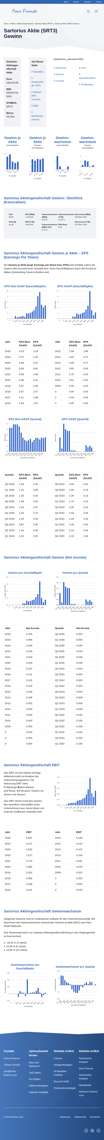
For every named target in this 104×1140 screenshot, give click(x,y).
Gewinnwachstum (37, 118)
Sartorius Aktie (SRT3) (44, 24)
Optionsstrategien (38, 1085)
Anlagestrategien (63, 1064)
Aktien (66, 2)
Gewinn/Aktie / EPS (37, 84)
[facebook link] (98, 1130)
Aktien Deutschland (25, 24)
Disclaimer (95, 1117)
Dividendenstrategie (65, 1088)
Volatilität (87, 2)
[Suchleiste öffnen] (88, 11)
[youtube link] (92, 1130)
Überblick (38, 71)
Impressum (65, 1117)
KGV (83, 68)
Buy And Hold (61, 1081)
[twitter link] (86, 1130)
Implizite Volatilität (38, 1092)
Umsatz (59, 80)
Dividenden (86, 84)
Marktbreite (85, 1085)
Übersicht (60, 68)
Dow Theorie (86, 1068)
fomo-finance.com (14, 1117)
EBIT (36, 105)
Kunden (98, 2)
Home (6, 24)
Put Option (34, 1079)
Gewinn (59, 74)
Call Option (35, 1072)
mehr (13, 176)
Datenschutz (80, 1117)
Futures (76, 2)
